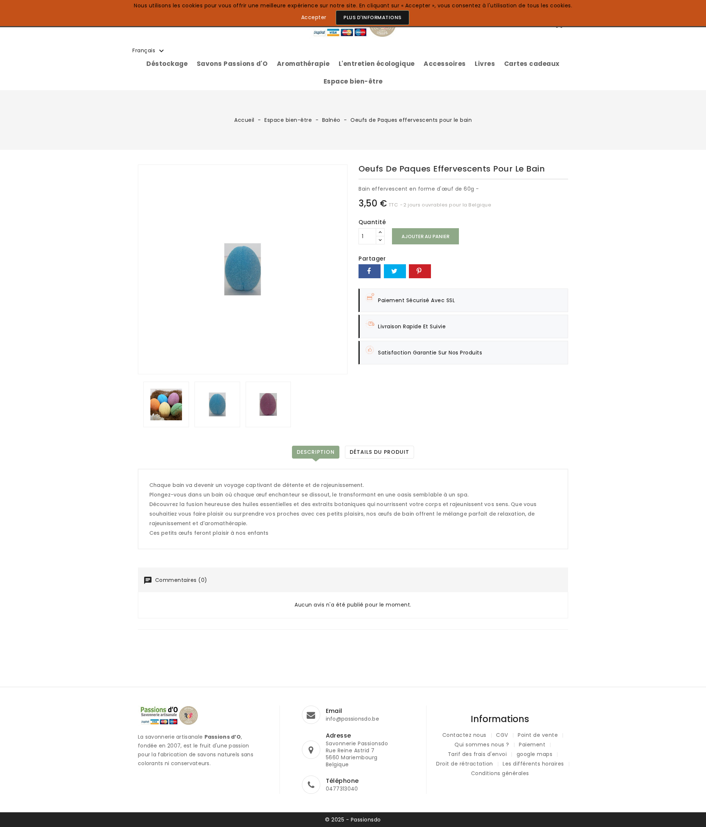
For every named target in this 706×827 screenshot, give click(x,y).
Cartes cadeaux (532, 63)
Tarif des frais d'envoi (477, 754)
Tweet (395, 271)
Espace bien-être (353, 81)
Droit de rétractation (464, 763)
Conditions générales (500, 773)
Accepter (314, 17)
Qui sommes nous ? (481, 744)
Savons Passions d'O (232, 63)
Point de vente (538, 735)
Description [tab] (316, 452)
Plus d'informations (372, 17)
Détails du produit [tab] (379, 452)
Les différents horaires (533, 763)
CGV (502, 735)
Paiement (532, 744)
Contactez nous (464, 735)
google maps (535, 754)
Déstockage (167, 63)
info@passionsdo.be (352, 718)
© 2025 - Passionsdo (353, 819)
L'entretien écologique (377, 63)
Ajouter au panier (425, 236)
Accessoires (445, 63)
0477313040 (342, 788)
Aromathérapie (303, 63)
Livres (485, 63)
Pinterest (420, 271)
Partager (370, 271)
